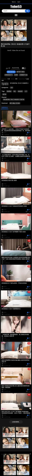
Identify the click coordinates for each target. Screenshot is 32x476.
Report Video (20, 71)
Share (16, 75)
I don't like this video (9, 68)
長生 (15, 91)
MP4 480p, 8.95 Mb (15, 103)
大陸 (11, 87)
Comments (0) (23, 75)
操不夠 (4, 94)
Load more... (16, 422)
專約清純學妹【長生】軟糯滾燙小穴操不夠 (13, 99)
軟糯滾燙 (20, 91)
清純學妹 (9, 91)
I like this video (7, 68)
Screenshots (9, 75)
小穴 (26, 91)
